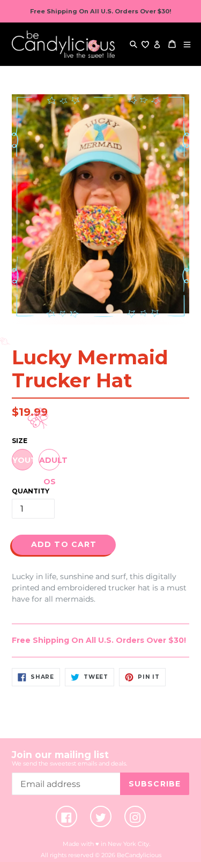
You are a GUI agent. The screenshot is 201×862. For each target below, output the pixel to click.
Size (19, 441)
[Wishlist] (145, 44)
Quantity (30, 491)
